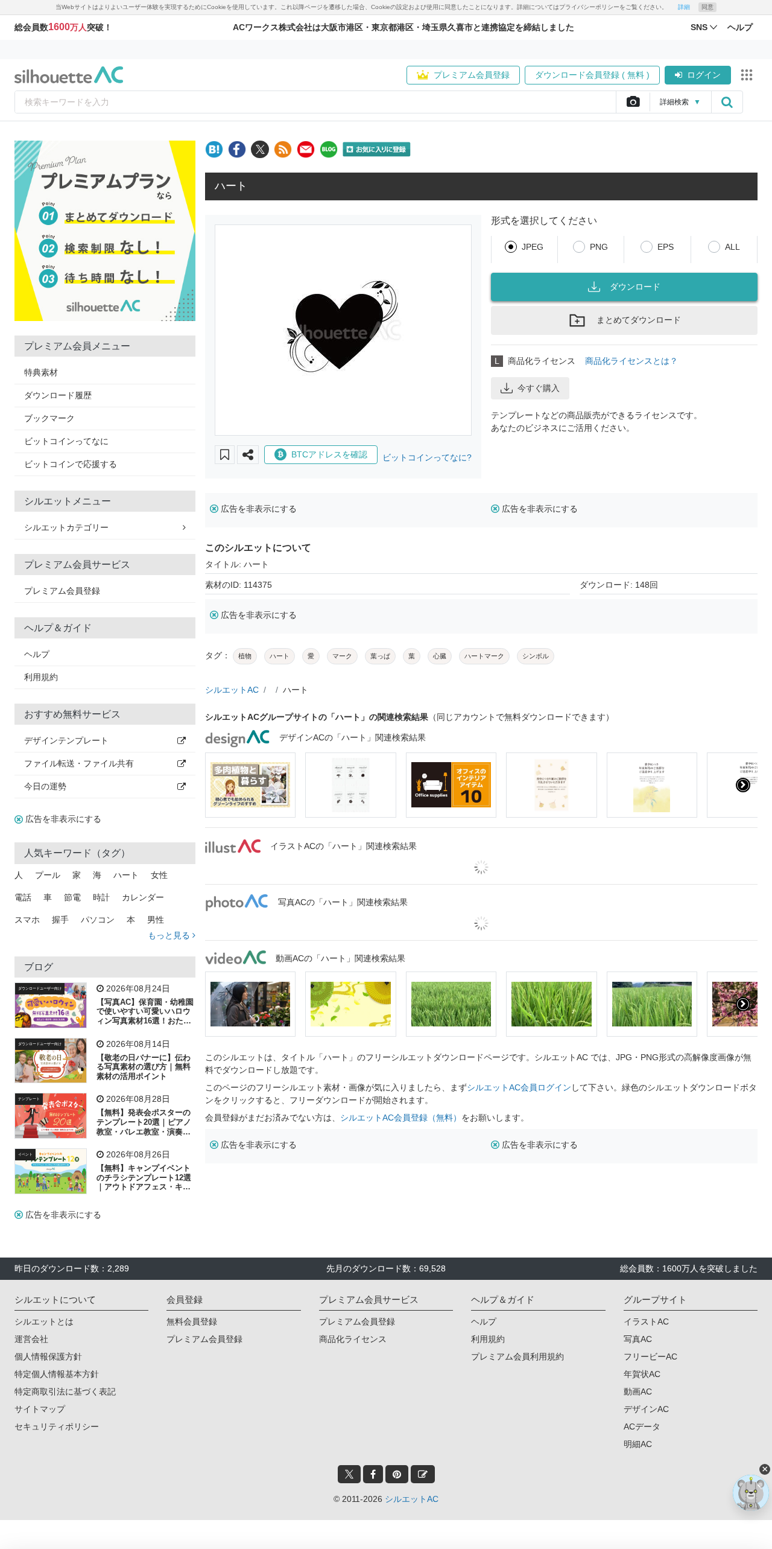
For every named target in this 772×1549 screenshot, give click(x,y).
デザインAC (646, 1409)
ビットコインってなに (66, 441)
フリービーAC (650, 1356)
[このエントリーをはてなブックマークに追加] (214, 149)
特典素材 (41, 372)
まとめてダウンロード (638, 320)
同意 (707, 7)
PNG (599, 247)
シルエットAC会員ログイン (519, 1087)
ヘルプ (36, 654)
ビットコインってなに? (427, 457)
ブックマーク (49, 418)
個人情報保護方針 (48, 1356)
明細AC (638, 1444)
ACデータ (642, 1426)
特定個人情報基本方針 (56, 1374)
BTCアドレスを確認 (329, 454)
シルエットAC (232, 690)
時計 (101, 897)
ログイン (704, 75)
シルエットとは (44, 1321)
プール (47, 875)
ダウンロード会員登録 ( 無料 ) (592, 75)
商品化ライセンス (353, 1339)
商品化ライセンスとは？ (631, 361)
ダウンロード (635, 286)
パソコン (98, 919)
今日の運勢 (45, 786)
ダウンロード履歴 (58, 395)
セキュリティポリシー (56, 1426)
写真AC (638, 1339)
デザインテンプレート (66, 740)
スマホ (27, 919)
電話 (22, 897)
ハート (126, 875)
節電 (72, 897)
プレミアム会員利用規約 (517, 1356)
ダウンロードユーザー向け (40, 988)
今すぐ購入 (538, 388)
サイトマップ (39, 1409)
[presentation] (219, 785)
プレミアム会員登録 (472, 75)
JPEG (532, 247)
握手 (60, 919)
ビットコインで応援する (70, 464)
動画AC (638, 1391)
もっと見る (170, 935)
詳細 (684, 7)
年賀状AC (642, 1374)
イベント (25, 1154)
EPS (665, 247)
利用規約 (41, 677)
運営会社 (31, 1339)
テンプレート (29, 1099)
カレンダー (143, 897)
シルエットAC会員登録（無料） (400, 1117)
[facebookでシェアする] (237, 149)
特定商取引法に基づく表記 (65, 1391)
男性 (155, 919)
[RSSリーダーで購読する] (283, 149)
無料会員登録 (191, 1321)
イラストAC (646, 1321)
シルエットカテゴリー (66, 527)
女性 (159, 875)
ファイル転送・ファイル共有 (79, 763)
